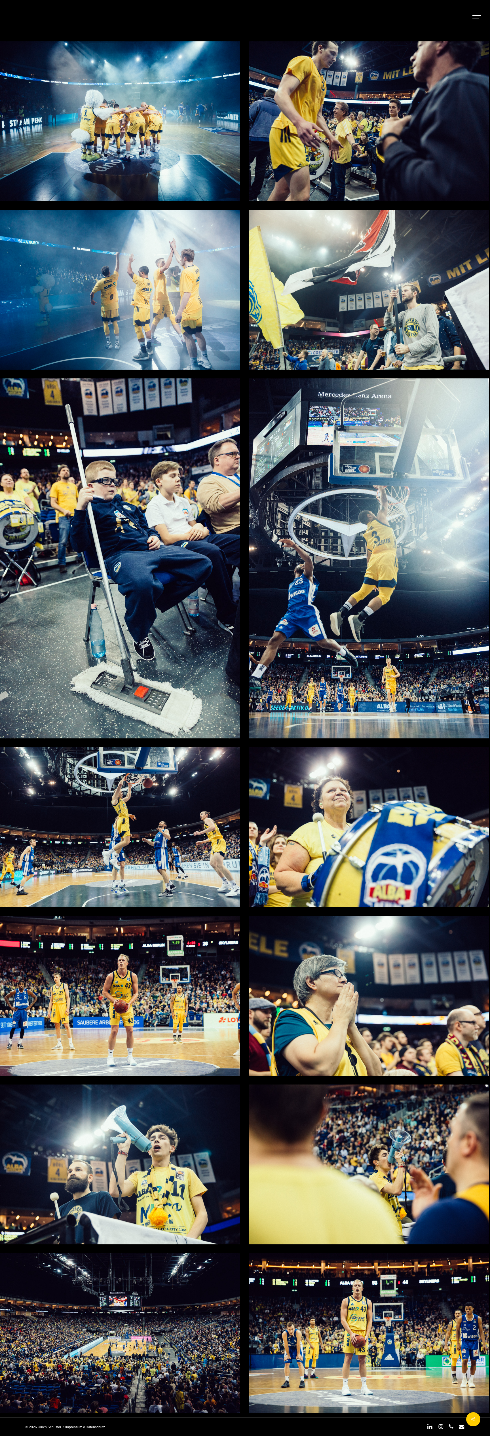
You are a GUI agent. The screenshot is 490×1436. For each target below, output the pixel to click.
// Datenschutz (93, 1427)
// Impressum (72, 1427)
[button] (477, 16)
